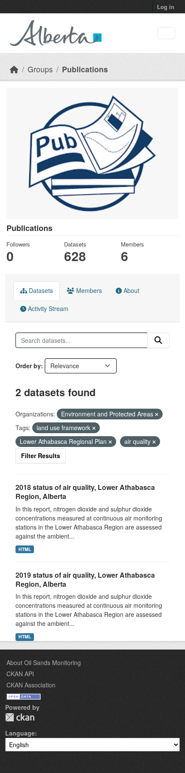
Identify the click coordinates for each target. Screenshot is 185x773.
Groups (40, 69)
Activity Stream (47, 308)
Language (20, 733)
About (130, 290)
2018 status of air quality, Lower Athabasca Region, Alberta (85, 491)
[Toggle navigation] (166, 33)
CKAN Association (31, 685)
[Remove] (156, 414)
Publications (85, 69)
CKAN (19, 717)
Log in (165, 7)
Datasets (40, 290)
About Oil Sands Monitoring (43, 662)
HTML (24, 549)
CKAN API (20, 673)
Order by (28, 365)
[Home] (14, 69)
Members (88, 290)
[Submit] (158, 340)
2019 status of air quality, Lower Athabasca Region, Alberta (85, 579)
